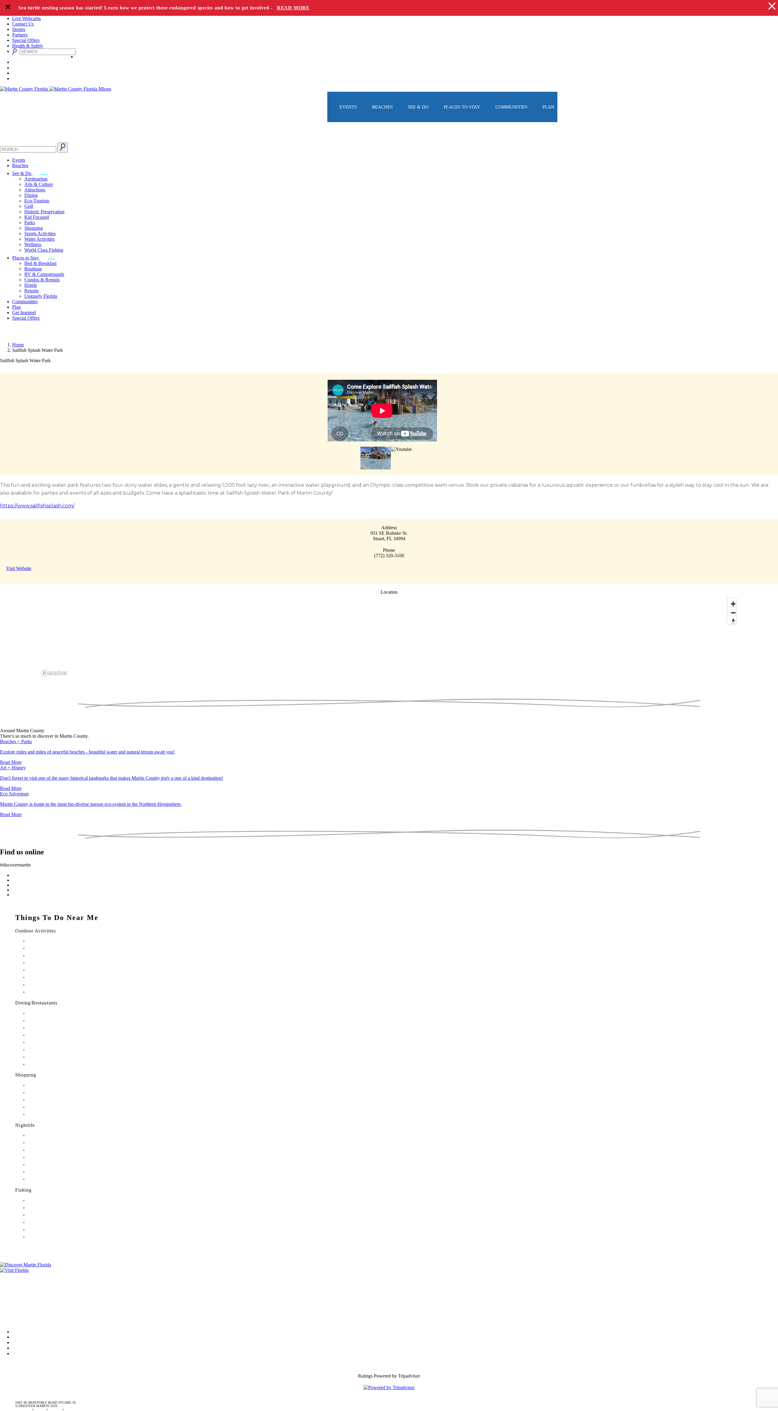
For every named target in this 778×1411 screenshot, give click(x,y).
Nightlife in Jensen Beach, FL (48, 1164)
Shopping (33, 228)
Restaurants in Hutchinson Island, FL (53, 1035)
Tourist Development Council (28, 1275)
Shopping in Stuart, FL (43, 1085)
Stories (18, 29)
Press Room (11, 1292)
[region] (389, 636)
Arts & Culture (38, 184)
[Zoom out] (731, 611)
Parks (29, 222)
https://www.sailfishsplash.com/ (37, 506)
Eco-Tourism (36, 200)
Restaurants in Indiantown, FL (48, 1042)
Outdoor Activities (35, 930)
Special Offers (26, 40)
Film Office (11, 1284)
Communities (511, 107)
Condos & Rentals (42, 279)
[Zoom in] (731, 602)
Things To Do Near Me (56, 917)
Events (348, 107)
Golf (28, 206)
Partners (20, 34)
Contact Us (23, 23)
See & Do (418, 107)
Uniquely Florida (40, 296)
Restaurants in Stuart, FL (44, 1013)
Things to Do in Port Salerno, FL (50, 985)
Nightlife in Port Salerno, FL (47, 1179)
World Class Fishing (43, 249)
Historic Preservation (44, 211)
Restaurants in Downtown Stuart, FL (52, 1020)
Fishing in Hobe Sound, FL (46, 1208)
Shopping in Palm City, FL (46, 1107)
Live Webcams (26, 18)
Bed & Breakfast (40, 263)
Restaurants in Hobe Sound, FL (49, 1028)
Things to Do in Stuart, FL (45, 941)
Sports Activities (40, 233)
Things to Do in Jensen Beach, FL (51, 970)
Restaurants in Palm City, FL (47, 1057)
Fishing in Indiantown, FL (45, 1222)
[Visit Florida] (389, 1270)
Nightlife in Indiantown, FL (46, 1157)
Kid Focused (36, 217)
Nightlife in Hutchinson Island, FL (51, 1150)
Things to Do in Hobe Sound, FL (50, 948)
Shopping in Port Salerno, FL (48, 1114)
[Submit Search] (62, 147)
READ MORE (293, 7)
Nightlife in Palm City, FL (45, 1172)
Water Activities (39, 239)
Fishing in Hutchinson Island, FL (50, 1215)
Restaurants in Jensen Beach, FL (49, 1050)
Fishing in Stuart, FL (41, 1200)
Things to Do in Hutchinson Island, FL (54, 955)
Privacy (7, 1301)
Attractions (34, 189)
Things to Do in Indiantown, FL (49, 963)
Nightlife (25, 1125)
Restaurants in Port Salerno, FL (49, 1064)
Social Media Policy (19, 1309)
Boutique (33, 268)
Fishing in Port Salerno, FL (46, 1237)
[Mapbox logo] (54, 673)
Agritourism (35, 178)
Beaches (382, 107)
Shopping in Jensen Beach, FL (48, 1100)
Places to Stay (462, 107)
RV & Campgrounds (44, 274)
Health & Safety (27, 45)
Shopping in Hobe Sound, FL (48, 1092)
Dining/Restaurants (36, 1002)
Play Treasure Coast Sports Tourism (52, 992)
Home (18, 344)
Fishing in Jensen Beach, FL (47, 1229)
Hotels (30, 285)
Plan (548, 107)
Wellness (32, 244)
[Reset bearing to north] (731, 620)
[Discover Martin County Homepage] (389, 139)
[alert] (389, 8)
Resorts (31, 290)
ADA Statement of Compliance (30, 1318)
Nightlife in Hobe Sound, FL (47, 1143)
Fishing (23, 1190)
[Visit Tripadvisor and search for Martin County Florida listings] (389, 1387)
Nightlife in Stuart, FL (42, 1135)
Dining (31, 195)
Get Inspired (24, 312)
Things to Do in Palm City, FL (48, 977)
